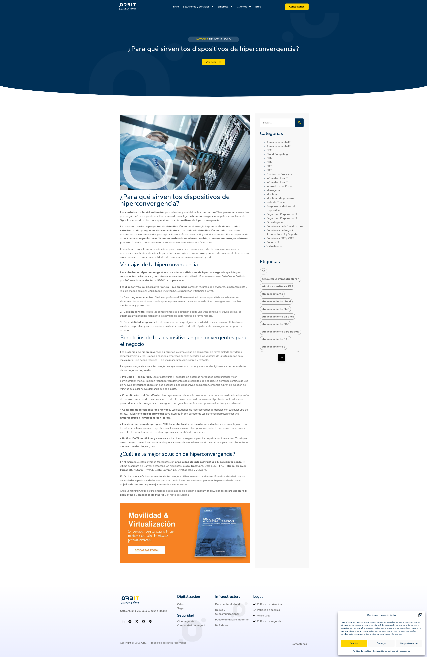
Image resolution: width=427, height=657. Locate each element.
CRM (269, 158)
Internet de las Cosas (279, 186)
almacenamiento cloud (276, 301)
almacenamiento (272, 294)
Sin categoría (275, 222)
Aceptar (353, 643)
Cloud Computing (277, 154)
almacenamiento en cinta (278, 316)
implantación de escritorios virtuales (196, 424)
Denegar (381, 643)
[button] (420, 615)
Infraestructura (228, 596)
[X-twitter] (137, 621)
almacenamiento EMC (275, 309)
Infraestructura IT (277, 178)
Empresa (223, 7)
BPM (269, 150)
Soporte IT (273, 242)
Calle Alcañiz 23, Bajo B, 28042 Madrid (143, 611)
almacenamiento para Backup (280, 332)
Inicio (175, 7)
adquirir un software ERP (277, 286)
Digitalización (188, 596)
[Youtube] (144, 621)
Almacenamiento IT (279, 142)
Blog (258, 7)
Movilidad (273, 194)
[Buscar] (299, 122)
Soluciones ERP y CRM (280, 238)
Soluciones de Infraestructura (285, 226)
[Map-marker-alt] (150, 621)
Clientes (242, 7)
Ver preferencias (409, 643)
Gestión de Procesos (279, 174)
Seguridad (185, 615)
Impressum (405, 651)
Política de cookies (362, 651)
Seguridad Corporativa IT (282, 214)
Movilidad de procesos (280, 198)
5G (263, 271)
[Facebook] (130, 621)
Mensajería (273, 190)
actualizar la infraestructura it (281, 279)
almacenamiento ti (274, 347)
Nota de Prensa (276, 202)
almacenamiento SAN (276, 339)
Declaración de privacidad (385, 651)
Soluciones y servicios (196, 7)
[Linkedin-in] (123, 621)
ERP (269, 166)
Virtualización (275, 246)
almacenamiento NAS (276, 324)
